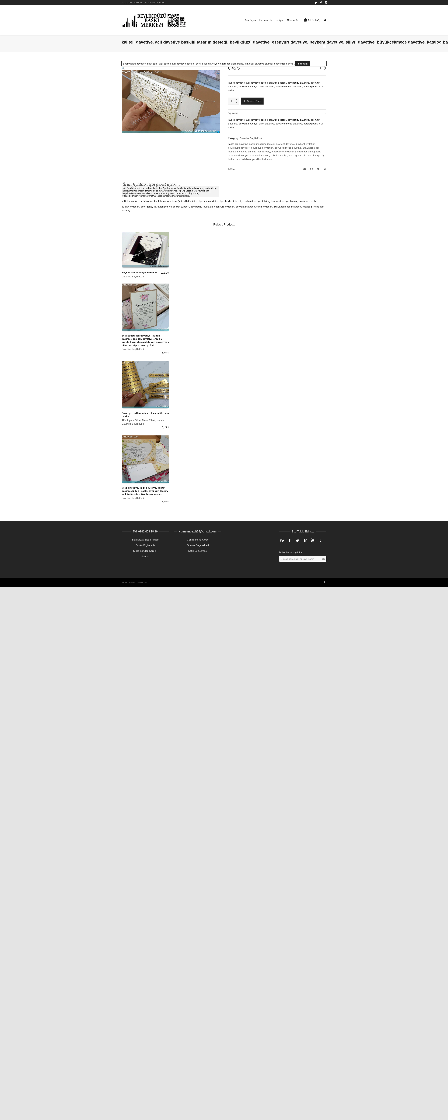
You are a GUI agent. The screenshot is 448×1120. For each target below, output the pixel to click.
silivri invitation (264, 159)
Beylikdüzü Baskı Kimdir (145, 539)
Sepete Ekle (254, 101)
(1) (314, 20)
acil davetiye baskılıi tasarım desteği (255, 143)
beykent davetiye (285, 143)
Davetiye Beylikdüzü (251, 138)
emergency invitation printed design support (295, 151)
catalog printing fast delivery (254, 151)
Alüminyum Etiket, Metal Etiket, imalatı (143, 420)
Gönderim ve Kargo (198, 539)
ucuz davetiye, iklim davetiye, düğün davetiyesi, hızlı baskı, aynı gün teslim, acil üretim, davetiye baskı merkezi (145, 490)
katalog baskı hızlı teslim (302, 155)
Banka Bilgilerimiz (145, 545)
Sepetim (302, 63)
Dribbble (326, 3)
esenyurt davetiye (238, 155)
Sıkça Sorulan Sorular (145, 550)
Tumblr (320, 540)
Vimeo (305, 540)
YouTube (313, 540)
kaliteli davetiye (279, 155)
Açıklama (233, 113)
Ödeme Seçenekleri (198, 545)
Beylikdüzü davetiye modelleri (140, 272)
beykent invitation (305, 143)
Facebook (321, 3)
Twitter (316, 3)
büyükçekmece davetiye (288, 147)
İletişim (145, 556)
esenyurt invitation (259, 155)
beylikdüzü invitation (262, 147)
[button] (123, 68)
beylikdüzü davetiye (239, 147)
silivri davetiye (247, 159)
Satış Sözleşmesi (197, 550)
